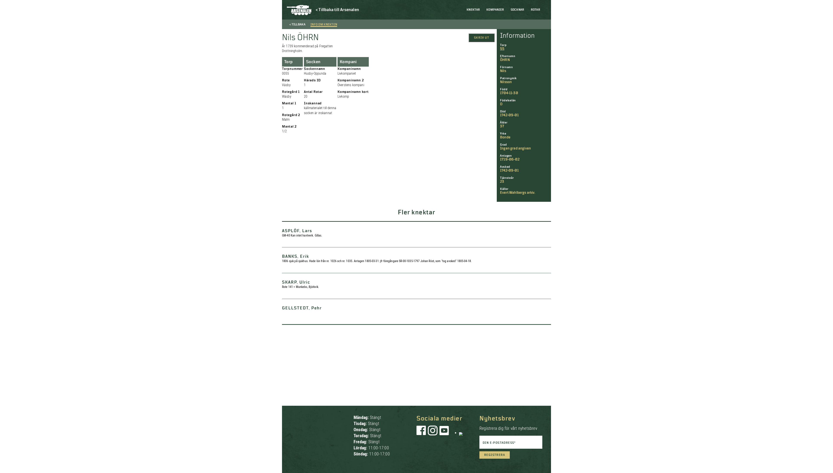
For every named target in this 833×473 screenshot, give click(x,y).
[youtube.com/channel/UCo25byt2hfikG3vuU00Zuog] (444, 432)
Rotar (535, 9)
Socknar (517, 9)
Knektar (473, 9)
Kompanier (495, 9)
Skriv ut (481, 37)
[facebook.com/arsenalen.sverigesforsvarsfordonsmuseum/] (421, 432)
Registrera (494, 455)
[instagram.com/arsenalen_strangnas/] (432, 432)
